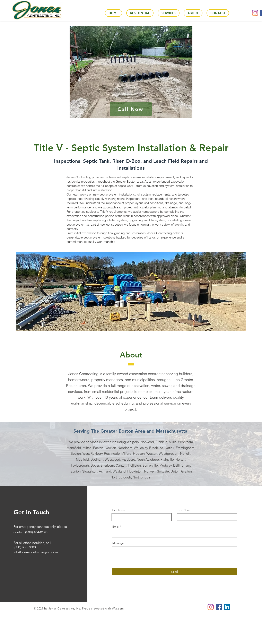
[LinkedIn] (227, 607)
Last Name (184, 510)
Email (115, 526)
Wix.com (118, 608)
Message (118, 543)
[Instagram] (255, 13)
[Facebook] (219, 607)
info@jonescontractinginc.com (36, 552)
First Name (119, 510)
